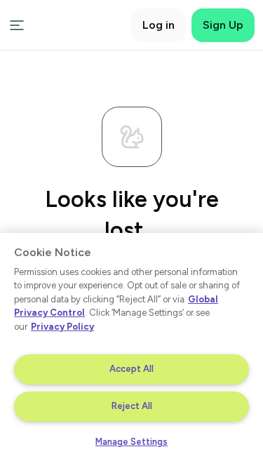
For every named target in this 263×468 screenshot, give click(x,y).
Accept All (131, 368)
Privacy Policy (62, 326)
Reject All (132, 406)
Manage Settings (131, 441)
